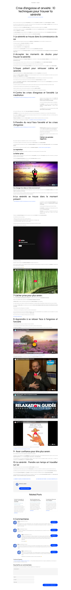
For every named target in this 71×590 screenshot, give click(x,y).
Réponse (54, 522)
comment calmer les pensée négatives (44, 147)
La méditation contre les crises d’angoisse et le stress (37, 119)
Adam (16, 503)
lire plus (32, 510)
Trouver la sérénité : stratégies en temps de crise (21, 560)
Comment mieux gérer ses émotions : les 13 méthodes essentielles (19, 500)
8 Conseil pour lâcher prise (17, 316)
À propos (38, 2)
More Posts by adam (25, 488)
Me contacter (34, 2)
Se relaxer (18, 504)
